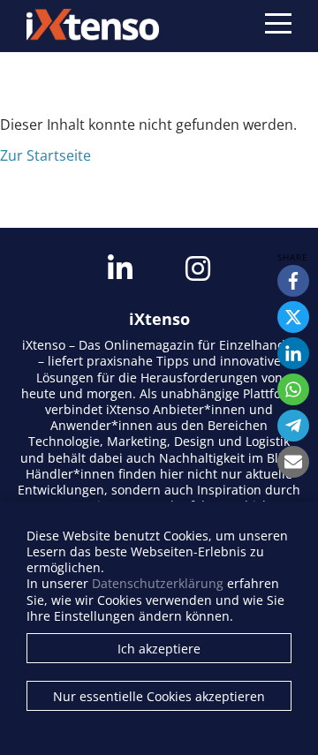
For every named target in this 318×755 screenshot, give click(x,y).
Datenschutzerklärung (157, 583)
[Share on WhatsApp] (293, 389)
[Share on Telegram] (293, 426)
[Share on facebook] (293, 281)
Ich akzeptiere (159, 648)
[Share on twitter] (293, 317)
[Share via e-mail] (293, 462)
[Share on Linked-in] (293, 353)
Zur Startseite (45, 155)
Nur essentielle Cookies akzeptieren (159, 696)
